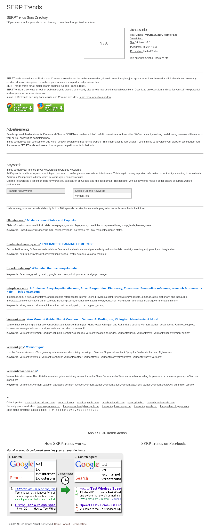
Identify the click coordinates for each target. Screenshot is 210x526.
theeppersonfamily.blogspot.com (81, 406)
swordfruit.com (66, 402)
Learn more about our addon (95, 97)
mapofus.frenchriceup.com (40, 402)
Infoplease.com (17, 288)
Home (57, 524)
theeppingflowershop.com (116, 406)
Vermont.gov (15, 347)
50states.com (16, 220)
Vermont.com (16, 319)
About (66, 524)
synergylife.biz (136, 402)
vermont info (82, 195)
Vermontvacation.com (22, 371)
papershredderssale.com (161, 402)
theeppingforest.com (145, 406)
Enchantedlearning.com (23, 244)
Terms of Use (79, 524)
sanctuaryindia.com (88, 402)
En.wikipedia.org (18, 268)
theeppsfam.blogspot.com (174, 406)
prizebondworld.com (113, 402)
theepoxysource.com (48, 406)
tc (167, 58)
